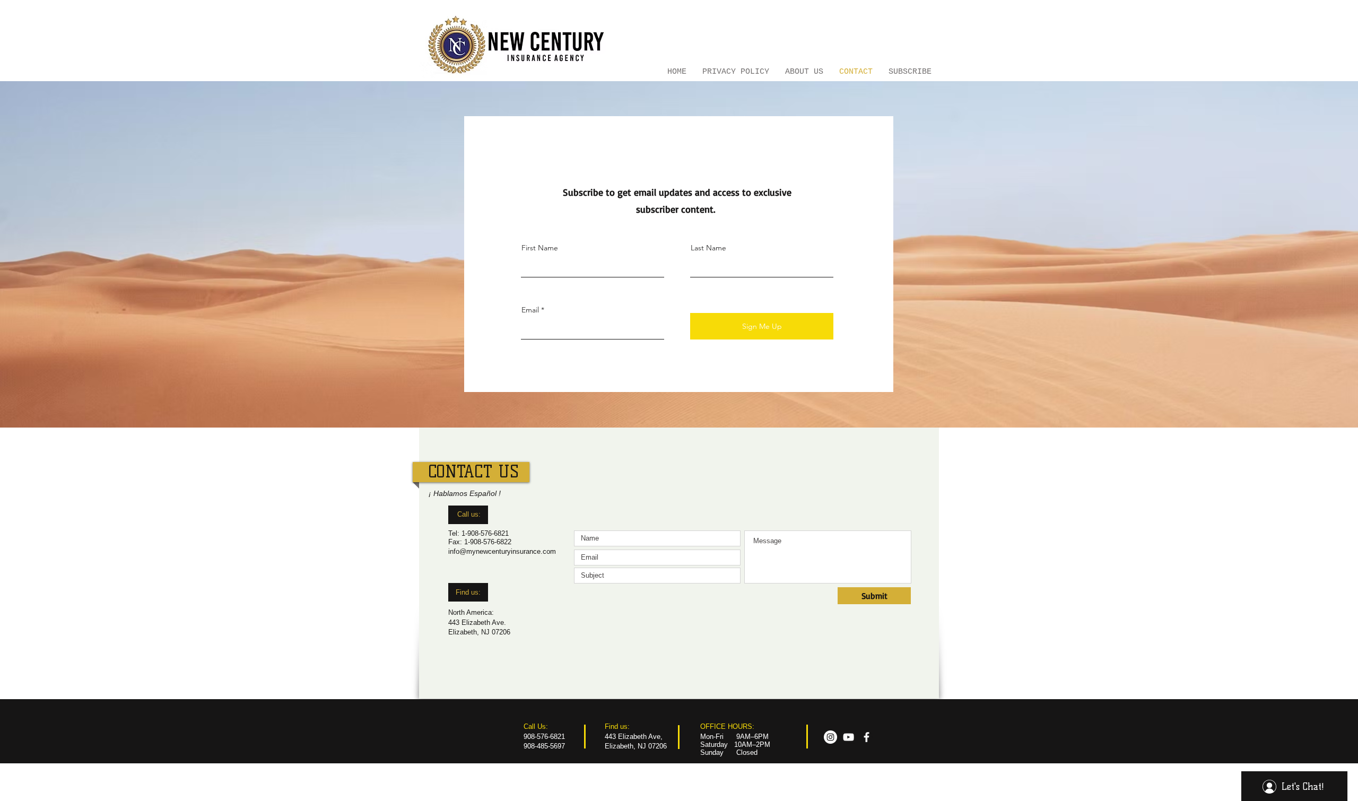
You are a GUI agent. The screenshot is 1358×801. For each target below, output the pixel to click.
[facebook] (866, 737)
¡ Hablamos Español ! (465, 493)
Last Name (708, 247)
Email (530, 310)
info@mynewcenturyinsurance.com (502, 551)
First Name (539, 247)
